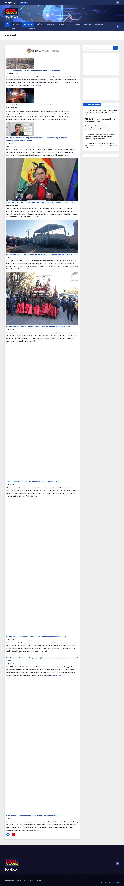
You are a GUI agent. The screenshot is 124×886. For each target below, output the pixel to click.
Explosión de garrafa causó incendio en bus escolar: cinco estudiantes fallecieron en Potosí (42, 254)
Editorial (16, 24)
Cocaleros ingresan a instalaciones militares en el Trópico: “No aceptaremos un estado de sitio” (101, 145)
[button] (114, 26)
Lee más (38, 85)
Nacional (28, 24)
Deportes (99, 24)
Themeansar (37, 880)
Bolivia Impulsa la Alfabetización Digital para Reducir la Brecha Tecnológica (36, 636)
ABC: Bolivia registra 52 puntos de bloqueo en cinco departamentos (33, 71)
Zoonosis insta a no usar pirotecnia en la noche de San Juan (30, 105)
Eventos (87, 24)
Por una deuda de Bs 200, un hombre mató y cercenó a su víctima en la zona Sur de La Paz (101, 112)
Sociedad (31, 29)
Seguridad (11, 29)
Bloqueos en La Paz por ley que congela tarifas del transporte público (33, 816)
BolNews (11, 17)
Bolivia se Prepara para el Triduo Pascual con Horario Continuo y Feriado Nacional (38, 326)
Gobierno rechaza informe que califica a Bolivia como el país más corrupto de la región (40, 202)
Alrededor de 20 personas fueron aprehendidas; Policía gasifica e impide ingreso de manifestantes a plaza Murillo (101, 128)
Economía (51, 24)
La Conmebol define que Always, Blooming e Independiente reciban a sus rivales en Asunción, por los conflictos (100, 137)
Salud (61, 24)
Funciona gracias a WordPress (13, 880)
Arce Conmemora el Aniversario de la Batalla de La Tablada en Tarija (33, 481)
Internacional (74, 24)
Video (21, 29)
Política (39, 24)
